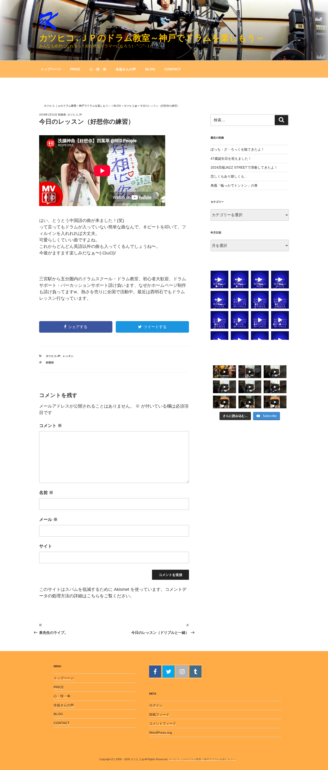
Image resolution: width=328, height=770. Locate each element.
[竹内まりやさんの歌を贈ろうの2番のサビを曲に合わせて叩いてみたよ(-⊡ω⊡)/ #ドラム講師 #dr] (260, 320)
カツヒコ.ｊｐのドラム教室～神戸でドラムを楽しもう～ (151, 38)
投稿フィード (159, 714)
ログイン (156, 705)
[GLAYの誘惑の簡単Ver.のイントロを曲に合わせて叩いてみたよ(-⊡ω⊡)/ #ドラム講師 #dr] (219, 300)
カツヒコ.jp (74, 114)
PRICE (75, 69)
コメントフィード (162, 723)
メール (48, 519)
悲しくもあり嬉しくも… (229, 176)
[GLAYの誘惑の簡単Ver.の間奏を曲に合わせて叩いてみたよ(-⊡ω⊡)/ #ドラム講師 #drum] (260, 279)
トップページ (51, 69)
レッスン (68, 355)
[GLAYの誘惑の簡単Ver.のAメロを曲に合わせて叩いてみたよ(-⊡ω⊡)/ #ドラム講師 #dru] (240, 279)
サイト (45, 546)
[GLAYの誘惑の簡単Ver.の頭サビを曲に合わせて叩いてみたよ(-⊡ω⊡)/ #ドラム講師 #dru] (280, 279)
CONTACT (172, 69)
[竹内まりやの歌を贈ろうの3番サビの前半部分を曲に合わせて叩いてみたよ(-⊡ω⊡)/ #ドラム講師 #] (219, 320)
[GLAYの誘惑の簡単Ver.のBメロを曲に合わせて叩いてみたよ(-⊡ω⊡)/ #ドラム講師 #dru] (219, 279)
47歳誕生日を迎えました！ (231, 158)
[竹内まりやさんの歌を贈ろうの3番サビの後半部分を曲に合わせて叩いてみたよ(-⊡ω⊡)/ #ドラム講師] (260, 300)
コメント (50, 425)
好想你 (50, 362)
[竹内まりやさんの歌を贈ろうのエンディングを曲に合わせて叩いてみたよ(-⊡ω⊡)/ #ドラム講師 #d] (240, 300)
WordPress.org (160, 732)
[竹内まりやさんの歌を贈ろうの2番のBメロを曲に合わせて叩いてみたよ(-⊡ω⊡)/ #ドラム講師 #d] (280, 320)
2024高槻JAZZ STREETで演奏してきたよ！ (244, 167)
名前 (46, 492)
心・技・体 (98, 69)
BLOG (150, 69)
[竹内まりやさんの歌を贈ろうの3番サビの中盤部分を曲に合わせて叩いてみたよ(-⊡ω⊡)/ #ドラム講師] (280, 300)
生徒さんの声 (126, 69)
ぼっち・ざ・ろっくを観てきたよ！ (237, 149)
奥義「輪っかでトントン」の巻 (234, 185)
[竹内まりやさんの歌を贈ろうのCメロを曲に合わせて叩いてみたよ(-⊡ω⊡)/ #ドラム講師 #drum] (240, 320)
